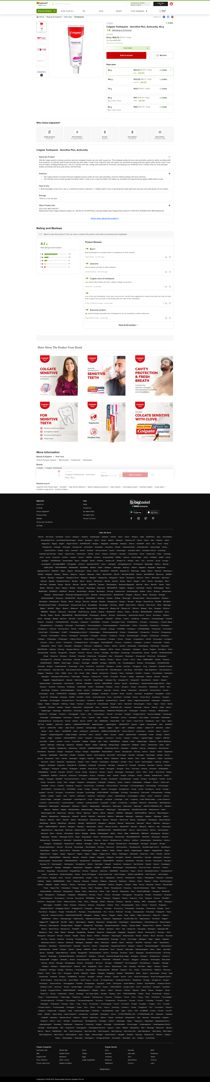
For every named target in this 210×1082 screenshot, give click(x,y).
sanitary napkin (147, 487)
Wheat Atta (63, 1050)
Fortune (154, 1060)
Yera (129, 1057)
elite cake (131, 1053)
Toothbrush (76, 460)
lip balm (64, 487)
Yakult (153, 1057)
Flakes (84, 1053)
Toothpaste (87, 460)
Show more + (105, 1069)
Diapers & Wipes (65, 1063)
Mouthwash (64, 460)
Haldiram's (109, 1063)
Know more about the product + (105, 218)
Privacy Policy (41, 515)
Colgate (109, 23)
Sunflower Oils (41, 1050)
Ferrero (131, 1063)
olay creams (116, 487)
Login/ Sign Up (160, 3)
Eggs (84, 1057)
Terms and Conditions (44, 522)
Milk (37, 1053)
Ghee (84, 1050)
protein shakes (61, 489)
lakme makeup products (98, 487)
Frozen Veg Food (43, 1063)
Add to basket (126, 55)
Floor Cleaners (42, 1060)
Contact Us (87, 508)
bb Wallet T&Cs (88, 515)
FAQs (85, 504)
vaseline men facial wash (47, 487)
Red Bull (108, 1053)
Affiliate (39, 518)
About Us (40, 504)
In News (39, 508)
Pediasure (154, 1053)
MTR (152, 1050)
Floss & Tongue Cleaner (47, 460)
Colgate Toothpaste (53, 468)
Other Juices (64, 1060)
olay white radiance (78, 487)
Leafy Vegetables (88, 1060)
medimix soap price (45, 489)
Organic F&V (41, 1057)
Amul (107, 1050)
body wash (160, 487)
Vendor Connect (89, 518)
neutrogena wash (131, 487)
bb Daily (39, 526)
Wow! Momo (132, 1060)
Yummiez (108, 1057)
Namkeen (62, 1057)
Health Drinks (64, 1053)
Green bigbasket (42, 511)
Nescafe (131, 1050)
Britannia (108, 1060)
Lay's (152, 1063)
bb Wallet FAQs (88, 511)
